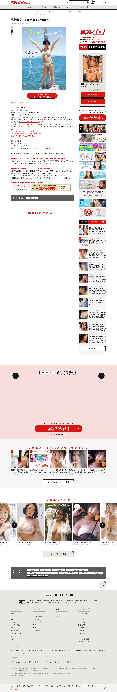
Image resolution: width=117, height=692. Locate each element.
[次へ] (102, 525)
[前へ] (14, 525)
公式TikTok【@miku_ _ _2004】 (22, 136)
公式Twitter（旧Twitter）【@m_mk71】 (25, 133)
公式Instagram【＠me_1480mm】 (23, 131)
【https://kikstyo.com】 (30, 122)
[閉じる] (105, 688)
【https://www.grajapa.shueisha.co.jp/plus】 (28, 183)
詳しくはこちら (15, 689)
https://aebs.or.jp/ (32, 604)
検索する (88, 2)
